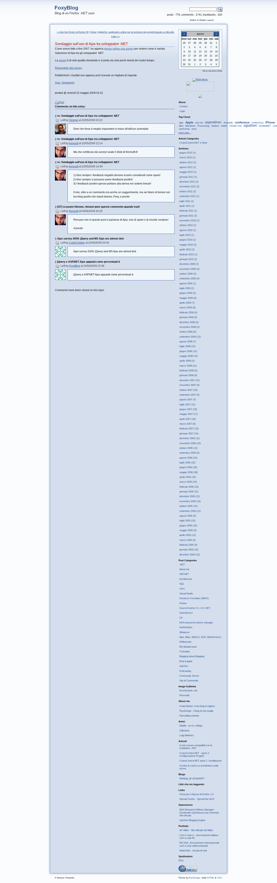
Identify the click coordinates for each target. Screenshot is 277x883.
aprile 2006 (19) (187, 477)
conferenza (257, 122)
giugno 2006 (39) (188, 467)
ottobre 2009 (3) (187, 273)
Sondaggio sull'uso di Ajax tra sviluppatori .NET (91, 44)
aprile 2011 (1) (186, 206)
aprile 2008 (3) (187, 360)
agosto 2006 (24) (188, 457)
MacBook (190, 126)
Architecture (185, 579)
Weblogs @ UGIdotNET (192, 778)
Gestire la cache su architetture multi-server (199, 767)
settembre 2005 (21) (190, 511)
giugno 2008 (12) (188, 351)
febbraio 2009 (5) (188, 312)
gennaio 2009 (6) (188, 317)
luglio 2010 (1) (186, 235)
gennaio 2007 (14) (188, 433)
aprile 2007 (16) (187, 419)
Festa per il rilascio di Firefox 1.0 (196, 794)
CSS (219, 878)
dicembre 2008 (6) (189, 322)
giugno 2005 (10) (188, 525)
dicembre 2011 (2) (188, 181)
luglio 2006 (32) (187, 462)
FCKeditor (184, 651)
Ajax (57, 82)
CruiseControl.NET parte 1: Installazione (200, 760)
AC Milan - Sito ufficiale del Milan (196, 830)
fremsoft (73, 143)
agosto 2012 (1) (187, 167)
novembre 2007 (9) (189, 385)
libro (181, 126)
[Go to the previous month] (184, 31)
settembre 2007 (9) (189, 394)
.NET (182, 564)
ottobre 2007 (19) (188, 390)
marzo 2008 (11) (188, 365)
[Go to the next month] (216, 31)
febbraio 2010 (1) (188, 254)
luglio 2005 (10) (187, 520)
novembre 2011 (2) (189, 186)
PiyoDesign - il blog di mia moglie (196, 711)
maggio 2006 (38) (188, 472)
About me (184, 569)
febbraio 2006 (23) (189, 486)
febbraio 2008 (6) (188, 370)
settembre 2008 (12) (190, 336)
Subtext (215, 126)
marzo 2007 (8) (187, 423)
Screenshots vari (188, 690)
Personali (184, 695)
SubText (183, 666)
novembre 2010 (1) (189, 220)
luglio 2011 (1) (186, 201)
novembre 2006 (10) (190, 443)
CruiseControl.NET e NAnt (193, 142)
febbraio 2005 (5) (188, 544)
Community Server (189, 675)
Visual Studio (186, 593)
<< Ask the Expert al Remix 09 (72, 32)
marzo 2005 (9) (187, 540)
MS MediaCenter (188, 646)
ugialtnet (250, 125)
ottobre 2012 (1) (187, 162)
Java (182, 588)
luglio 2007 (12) (187, 404)
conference (242, 122)
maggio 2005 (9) (187, 530)
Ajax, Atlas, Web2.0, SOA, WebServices (200, 637)
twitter (224, 126)
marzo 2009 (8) (187, 307)
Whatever (184, 632)
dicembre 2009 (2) (189, 264)
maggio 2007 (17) (188, 414)
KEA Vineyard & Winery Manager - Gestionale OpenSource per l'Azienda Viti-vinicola (199, 812)
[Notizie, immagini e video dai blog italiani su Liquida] (200, 90)
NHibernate (185, 641)
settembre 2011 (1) (189, 196)
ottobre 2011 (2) (187, 191)
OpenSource (186, 612)
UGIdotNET (265, 126)
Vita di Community (188, 680)
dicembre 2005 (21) (189, 496)
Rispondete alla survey (68, 68)
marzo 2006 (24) (188, 481)
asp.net (199, 122)
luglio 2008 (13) (187, 346)
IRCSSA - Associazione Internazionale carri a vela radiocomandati (199, 844)
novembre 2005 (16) (190, 501)
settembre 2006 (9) (189, 452)
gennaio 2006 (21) (188, 491)
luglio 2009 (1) (186, 288)
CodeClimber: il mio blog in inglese (197, 706)
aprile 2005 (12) (187, 535)
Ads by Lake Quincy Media (212, 71)
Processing (203, 126)
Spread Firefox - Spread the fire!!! (196, 799)
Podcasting (185, 671)
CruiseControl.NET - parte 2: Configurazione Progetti (194, 754)
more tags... (185, 132)
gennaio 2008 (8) (188, 375)
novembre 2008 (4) (189, 327)
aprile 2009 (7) (187, 302)
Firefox (183, 603)
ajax (181, 122)
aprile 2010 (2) (187, 249)
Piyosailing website (189, 715)
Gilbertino (184, 730)
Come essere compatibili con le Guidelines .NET (195, 746)
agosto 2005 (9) (187, 515)
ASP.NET (184, 574)
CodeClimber (77, 242)
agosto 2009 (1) (187, 283)
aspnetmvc (213, 122)
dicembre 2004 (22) (189, 554)
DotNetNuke (185, 627)
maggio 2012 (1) (187, 172)
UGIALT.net (235, 126)
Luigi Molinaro (186, 735)
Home (93, 32)
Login (182, 111)
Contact (183, 106)
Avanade (228, 122)
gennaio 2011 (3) (188, 215)
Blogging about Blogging (191, 656)
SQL (181, 583)
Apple (189, 122)
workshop (184, 129)
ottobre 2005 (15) (188, 506)
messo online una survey (119, 48)
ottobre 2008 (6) (187, 331)
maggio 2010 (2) (187, 244)
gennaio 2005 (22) (188, 549)
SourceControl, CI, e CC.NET (194, 608)
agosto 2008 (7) (187, 341)
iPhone (270, 122)
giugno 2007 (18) (188, 409)
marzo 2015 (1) (187, 157)
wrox (194, 129)
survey (62, 60)
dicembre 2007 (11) (189, 380)
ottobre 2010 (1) (187, 225)
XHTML (210, 878)
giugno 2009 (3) (187, 293)
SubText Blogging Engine (192, 820)
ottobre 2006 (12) (188, 448)
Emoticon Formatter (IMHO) (194, 598)
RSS (181, 860)
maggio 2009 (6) (187, 298)
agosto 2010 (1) (187, 230)
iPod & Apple (185, 661)
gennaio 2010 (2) (188, 259)
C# (180, 617)
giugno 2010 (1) (187, 239)
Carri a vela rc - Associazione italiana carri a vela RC (198, 836)
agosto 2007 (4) (187, 399)
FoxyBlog (66, 8)
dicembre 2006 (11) (189, 438)
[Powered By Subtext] (188, 871)
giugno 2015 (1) (187, 152)
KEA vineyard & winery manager (196, 622)
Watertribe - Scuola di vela (193, 850)
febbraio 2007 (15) (189, 428)
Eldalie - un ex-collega (190, 725)
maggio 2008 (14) (188, 356)
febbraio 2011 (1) (188, 210)
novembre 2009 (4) (189, 269)
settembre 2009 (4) (189, 278)
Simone (73, 120)
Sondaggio (67, 82)
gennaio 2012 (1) (188, 177)
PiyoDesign (194, 878)
